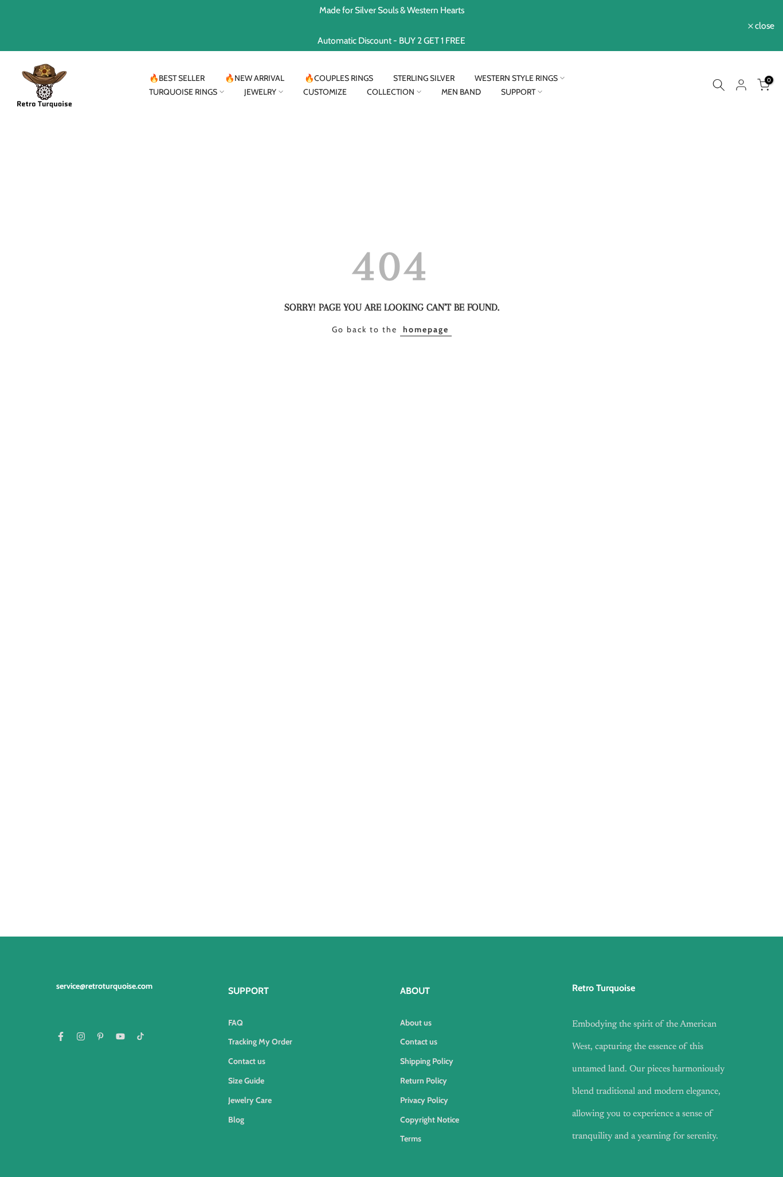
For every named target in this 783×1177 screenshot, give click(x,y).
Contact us (246, 1061)
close (24, 25)
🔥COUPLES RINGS (338, 78)
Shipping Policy (426, 1061)
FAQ (235, 1022)
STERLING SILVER (424, 78)
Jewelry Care (250, 1100)
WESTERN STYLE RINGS (516, 78)
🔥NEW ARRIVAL (254, 78)
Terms (410, 1138)
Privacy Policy (424, 1100)
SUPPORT (518, 92)
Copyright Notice (429, 1119)
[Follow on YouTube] (120, 1036)
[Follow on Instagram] (81, 1036)
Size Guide (246, 1080)
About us (416, 1022)
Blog (236, 1119)
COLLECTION (390, 92)
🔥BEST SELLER (177, 78)
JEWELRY (260, 92)
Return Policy (423, 1080)
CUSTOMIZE (325, 92)
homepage (426, 329)
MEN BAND (461, 92)
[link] (718, 85)
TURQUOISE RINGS (183, 92)
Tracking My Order (260, 1041)
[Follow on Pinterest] (100, 1036)
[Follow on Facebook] (60, 1036)
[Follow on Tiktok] (140, 1036)
